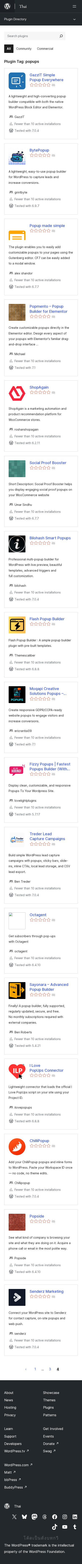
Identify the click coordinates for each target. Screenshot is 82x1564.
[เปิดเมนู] (75, 6)
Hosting (10, 1407)
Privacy (10, 1415)
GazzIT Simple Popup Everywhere (46, 77)
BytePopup (39, 150)
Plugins (48, 1407)
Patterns (49, 1415)
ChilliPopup (39, 1140)
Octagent (38, 915)
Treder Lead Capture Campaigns (47, 836)
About (8, 1393)
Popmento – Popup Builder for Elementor (48, 308)
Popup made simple (47, 225)
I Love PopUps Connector (46, 1068)
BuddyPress (15, 1487)
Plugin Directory (15, 19)
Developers (13, 1444)
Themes (49, 1400)
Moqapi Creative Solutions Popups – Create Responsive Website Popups (47, 691)
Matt (10, 1472)
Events (48, 1436)
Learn (8, 1429)
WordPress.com (18, 1465)
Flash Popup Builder (47, 619)
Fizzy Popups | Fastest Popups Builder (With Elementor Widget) (50, 767)
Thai (17, 1506)
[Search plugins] (61, 36)
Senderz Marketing (46, 1291)
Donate (51, 1444)
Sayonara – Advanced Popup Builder (49, 987)
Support (10, 1436)
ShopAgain (39, 387)
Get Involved (53, 1429)
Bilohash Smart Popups (50, 538)
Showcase (51, 1393)
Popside (37, 1216)
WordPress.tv (16, 1451)
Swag (49, 1451)
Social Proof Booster (48, 462)
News (8, 1400)
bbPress (12, 1480)
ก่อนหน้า (26, 1369)
